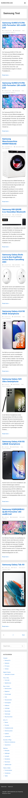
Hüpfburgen (7, 753)
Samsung (8, 32)
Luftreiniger (7, 708)
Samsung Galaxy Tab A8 (13, 564)
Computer (5, 658)
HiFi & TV (5, 720)
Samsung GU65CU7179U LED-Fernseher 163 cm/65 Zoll (14, 25)
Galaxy (4, 266)
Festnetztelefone (8, 770)
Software (7, 668)
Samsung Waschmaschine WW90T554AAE (9, 141)
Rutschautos (7, 761)
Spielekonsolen (8, 764)
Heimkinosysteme (8, 730)
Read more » (5, 75)
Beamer (6, 722)
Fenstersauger (8, 694)
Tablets (15, 567)
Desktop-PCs (7, 660)
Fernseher (17, 30)
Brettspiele (7, 750)
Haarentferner (8, 744)
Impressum (10, 786)
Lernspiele (7, 756)
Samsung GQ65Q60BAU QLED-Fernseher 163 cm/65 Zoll (13, 511)
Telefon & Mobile (6, 768)
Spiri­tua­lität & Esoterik (9, 674)
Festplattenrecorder (9, 728)
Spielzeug (5, 748)
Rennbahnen (7, 759)
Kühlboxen (7, 705)
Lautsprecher (18, 214)
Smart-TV (13, 32)
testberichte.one (7, 3)
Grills (6, 697)
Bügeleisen (7, 691)
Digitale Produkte (7, 672)
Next (23, 635)
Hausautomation (8, 699)
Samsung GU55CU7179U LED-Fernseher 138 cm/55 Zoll (14, 85)
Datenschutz (4, 786)
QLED (23, 517)
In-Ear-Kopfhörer (10, 266)
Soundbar (18, 216)
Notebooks (7, 663)
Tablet (9, 569)
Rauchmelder (7, 711)
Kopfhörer (17, 265)
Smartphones (17, 316)
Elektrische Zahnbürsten (10, 742)
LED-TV (3, 32)
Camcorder (7, 680)
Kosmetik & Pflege (7, 739)
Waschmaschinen (20, 146)
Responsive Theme (6, 793)
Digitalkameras (8, 683)
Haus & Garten (6, 686)
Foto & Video (6, 677)
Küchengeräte (8, 702)
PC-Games (7, 666)
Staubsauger (7, 713)
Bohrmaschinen (8, 688)
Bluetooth (7, 216)
